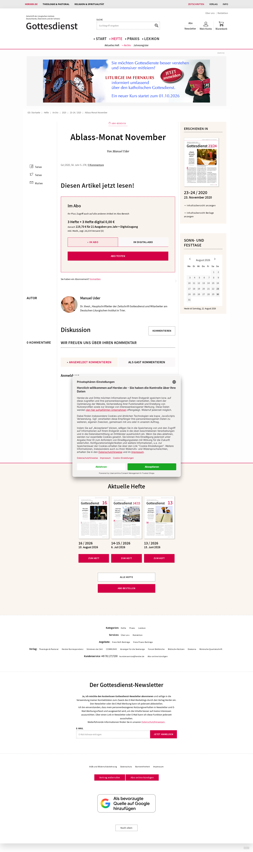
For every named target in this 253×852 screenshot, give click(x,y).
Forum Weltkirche (156, 649)
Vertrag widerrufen (109, 777)
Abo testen (118, 256)
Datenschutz (126, 766)
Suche (99, 19)
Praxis (133, 39)
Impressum (158, 766)
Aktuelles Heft (112, 45)
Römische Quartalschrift (210, 649)
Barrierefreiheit (142, 766)
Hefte (116, 39)
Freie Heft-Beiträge (121, 642)
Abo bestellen (126, 588)
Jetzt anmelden (163, 734)
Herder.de (31, 4)
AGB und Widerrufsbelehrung (103, 766)
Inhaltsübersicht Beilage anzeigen (199, 214)
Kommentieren (161, 330)
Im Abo (93, 242)
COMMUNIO (111, 649)
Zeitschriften (196, 4)
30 (218, 294)
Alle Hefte (126, 577)
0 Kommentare (96, 165)
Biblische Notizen (176, 649)
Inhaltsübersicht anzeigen (201, 205)
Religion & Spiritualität (89, 4)
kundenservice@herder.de (131, 656)
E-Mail (79, 728)
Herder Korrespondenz (72, 649)
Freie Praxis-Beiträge (143, 642)
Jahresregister (141, 45)
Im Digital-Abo (143, 242)
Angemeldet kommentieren (90, 362)
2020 (64, 112)
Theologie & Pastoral (56, 4)
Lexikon (151, 39)
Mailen (39, 183)
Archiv (127, 45)
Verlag (213, 4)
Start (101, 39)
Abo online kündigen (158, 656)
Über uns (210, 13)
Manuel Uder (121, 151)
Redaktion (223, 13)
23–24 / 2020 (75, 112)
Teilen (38, 167)
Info (225, 4)
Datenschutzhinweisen (153, 722)
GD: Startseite (34, 112)
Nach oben (126, 827)
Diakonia (192, 649)
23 (218, 288)
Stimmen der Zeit (95, 649)
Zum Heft (93, 558)
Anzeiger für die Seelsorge (132, 649)
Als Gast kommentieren (146, 362)
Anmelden (95, 279)
